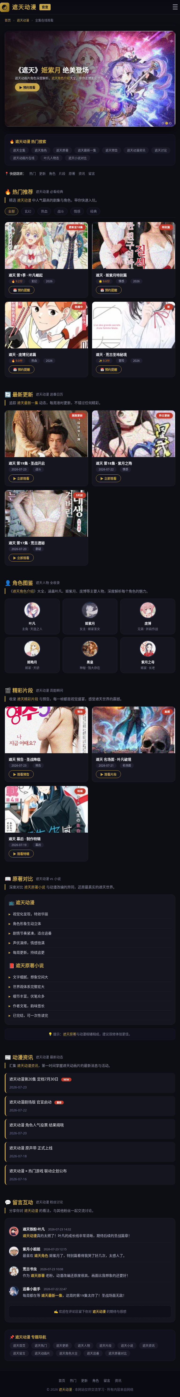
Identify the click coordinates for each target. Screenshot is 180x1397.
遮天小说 (127, 1345)
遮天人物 (84, 1345)
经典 (93, 211)
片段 (62, 173)
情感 (77, 211)
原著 (72, 173)
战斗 (60, 211)
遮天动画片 (42, 1353)
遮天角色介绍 (23, 591)
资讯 (82, 173)
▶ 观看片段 (27, 87)
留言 (91, 173)
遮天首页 (19, 1345)
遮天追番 (93, 1353)
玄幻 (28, 211)
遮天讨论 (161, 150)
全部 (11, 211)
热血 (44, 211)
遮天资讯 (148, 1345)
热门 (32, 173)
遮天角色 (41, 150)
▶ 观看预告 (21, 774)
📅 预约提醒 (21, 290)
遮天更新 (62, 1345)
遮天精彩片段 (58, 78)
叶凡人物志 (51, 158)
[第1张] (163, 123)
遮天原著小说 (34, 887)
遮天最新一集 (87, 150)
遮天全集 (19, 150)
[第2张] (166, 123)
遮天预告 (111, 150)
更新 (42, 173)
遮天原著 (62, 150)
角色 (52, 173)
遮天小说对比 (77, 158)
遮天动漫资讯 (136, 150)
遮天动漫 (23, 20)
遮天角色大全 (68, 1353)
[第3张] (170, 123)
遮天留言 (19, 1353)
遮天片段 (105, 1345)
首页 (8, 20)
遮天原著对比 (118, 1353)
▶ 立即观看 (21, 478)
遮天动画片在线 (23, 158)
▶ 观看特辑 (21, 854)
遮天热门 (41, 1345)
